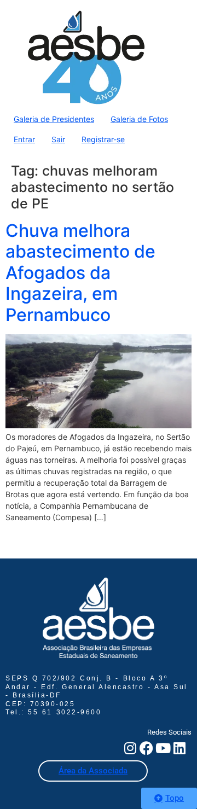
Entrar (24, 139)
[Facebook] (146, 748)
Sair (58, 139)
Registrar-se (103, 139)
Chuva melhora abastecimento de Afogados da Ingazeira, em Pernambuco (80, 272)
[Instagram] (130, 748)
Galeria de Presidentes (54, 119)
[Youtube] (163, 748)
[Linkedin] (179, 748)
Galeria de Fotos (139, 119)
